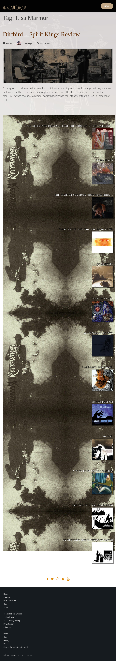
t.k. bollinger (9, 617)
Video (6, 607)
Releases (7, 597)
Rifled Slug (8, 627)
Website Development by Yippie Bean (18, 655)
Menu (106, 6)
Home (6, 594)
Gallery (6, 640)
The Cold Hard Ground (13, 613)
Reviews (9, 43)
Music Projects (10, 600)
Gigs (5, 604)
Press (6, 643)
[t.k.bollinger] (14, 6)
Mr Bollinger (9, 624)
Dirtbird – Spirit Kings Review (41, 34)
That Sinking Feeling (12, 620)
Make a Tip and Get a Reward (16, 647)
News (6, 633)
